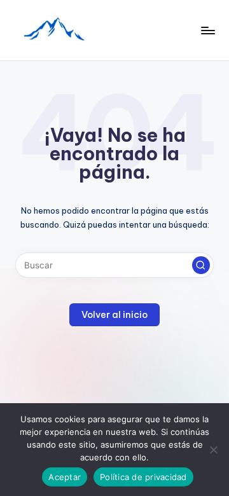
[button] (201, 265)
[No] (213, 449)
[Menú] (207, 30)
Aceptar (64, 477)
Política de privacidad (143, 477)
